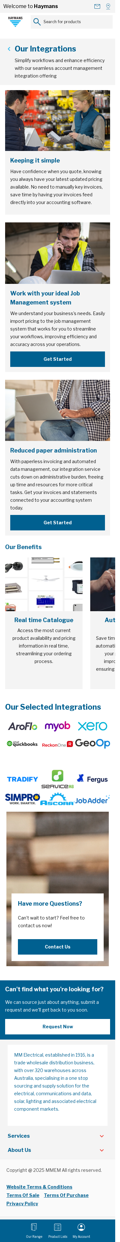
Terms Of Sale (22, 1195)
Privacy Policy (22, 1203)
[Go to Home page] (15, 22)
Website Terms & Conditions (39, 1187)
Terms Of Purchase (66, 1195)
